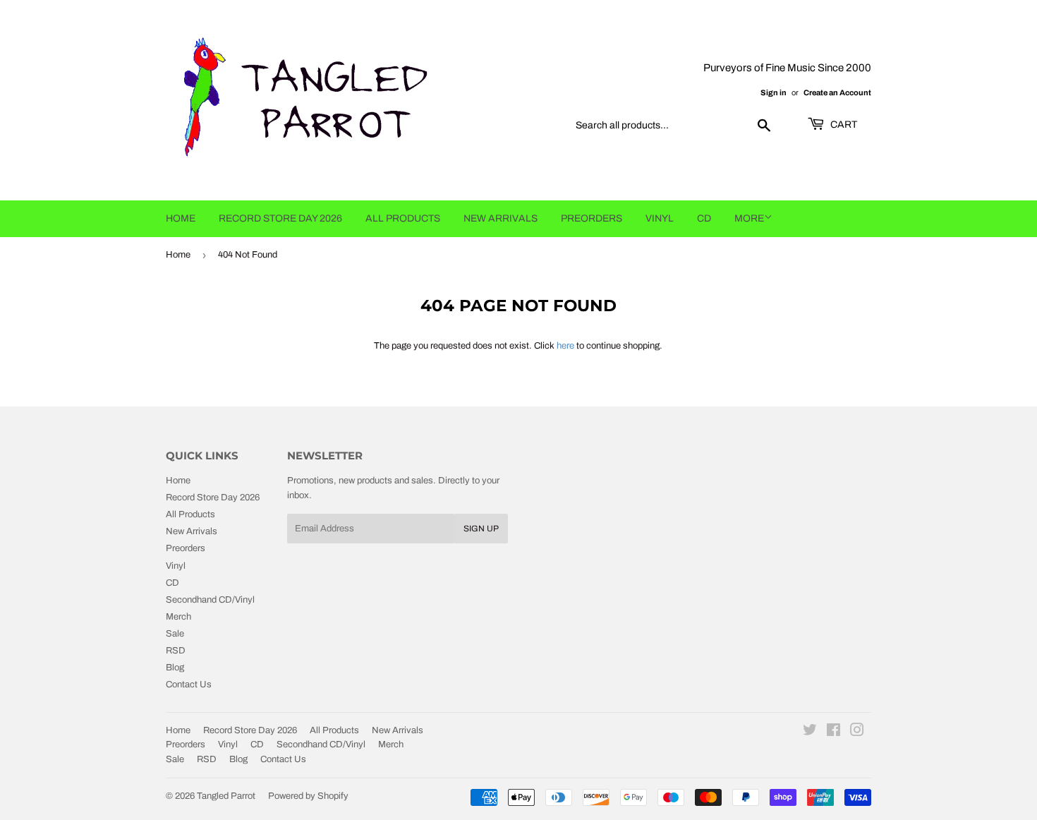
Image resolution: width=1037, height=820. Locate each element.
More (749, 218)
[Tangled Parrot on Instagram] (857, 732)
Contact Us (189, 684)
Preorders (591, 218)
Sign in (773, 92)
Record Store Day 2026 (280, 218)
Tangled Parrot (226, 796)
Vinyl (659, 218)
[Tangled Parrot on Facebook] (833, 732)
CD (704, 218)
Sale (175, 634)
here (565, 346)
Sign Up (481, 528)
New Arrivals (500, 218)
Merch (178, 617)
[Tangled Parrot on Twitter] (810, 732)
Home (180, 218)
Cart (842, 124)
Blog (175, 668)
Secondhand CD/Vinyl (210, 600)
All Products (402, 218)
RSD (176, 651)
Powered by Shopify (308, 796)
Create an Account (837, 92)
